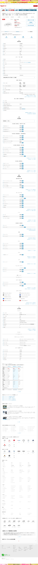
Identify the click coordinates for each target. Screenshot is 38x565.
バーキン (4, 514)
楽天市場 (36, 3)
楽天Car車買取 (25, 547)
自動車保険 (25, 550)
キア (20, 508)
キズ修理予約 (20, 548)
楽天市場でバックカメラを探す (32, 159)
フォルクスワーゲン (22, 471)
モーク (3, 492)
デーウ (12, 508)
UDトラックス (13, 466)
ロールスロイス (5, 488)
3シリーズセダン (5, 430)
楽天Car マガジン (15, 550)
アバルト (4, 498)
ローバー (29, 487)
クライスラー (12, 477)
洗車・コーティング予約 (26, 548)
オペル (12, 471)
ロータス (21, 487)
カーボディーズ (30, 488)
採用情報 (30, 549)
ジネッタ (12, 488)
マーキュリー (29, 478)
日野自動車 (29, 465)
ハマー (3, 482)
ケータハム (21, 488)
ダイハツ (4, 465)
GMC (28, 481)
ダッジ (20, 481)
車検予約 (14, 548)
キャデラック (4, 477)
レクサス (21, 466)
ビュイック (4, 478)
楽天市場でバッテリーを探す (32, 330)
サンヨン (29, 508)
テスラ (3, 481)
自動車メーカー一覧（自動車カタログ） (9, 8)
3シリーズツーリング (18, 8)
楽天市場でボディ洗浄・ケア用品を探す (31, 302)
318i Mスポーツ (9, 366)
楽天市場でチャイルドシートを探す (31, 170)
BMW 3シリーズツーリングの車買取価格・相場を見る (8, 396)
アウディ (4, 471)
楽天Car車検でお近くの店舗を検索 (31, 113)
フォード (12, 478)
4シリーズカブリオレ (13, 430)
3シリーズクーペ (13, 429)
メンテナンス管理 (15, 549)
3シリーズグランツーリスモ (23, 429)
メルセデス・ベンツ (5, 472)
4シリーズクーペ (22, 430)
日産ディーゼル (21, 465)
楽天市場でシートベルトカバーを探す (31, 171)
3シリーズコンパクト (30, 429)
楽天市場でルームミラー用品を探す (31, 256)
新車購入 (19, 547)
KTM (20, 514)
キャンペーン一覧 (3, 548)
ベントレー (4, 487)
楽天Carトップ (2, 8)
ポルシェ (29, 471)
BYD (3, 513)
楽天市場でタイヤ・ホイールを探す (31, 287)
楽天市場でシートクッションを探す (31, 221)
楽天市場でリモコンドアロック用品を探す (31, 189)
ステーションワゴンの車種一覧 (27, 62)
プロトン (12, 513)
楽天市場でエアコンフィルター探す (31, 239)
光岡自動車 (12, 465)
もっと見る (19, 391)
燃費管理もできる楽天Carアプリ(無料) (31, 95)
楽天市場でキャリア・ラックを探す (31, 273)
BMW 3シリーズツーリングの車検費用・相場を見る (8, 397)
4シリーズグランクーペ (31, 430)
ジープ (12, 481)
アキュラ (29, 466)
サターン (21, 477)
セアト (12, 514)
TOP (2, 547)
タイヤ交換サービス (26, 549)
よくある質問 (8, 547)
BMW (14, 8)
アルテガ (29, 514)
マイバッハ (12, 472)
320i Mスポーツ (14, 366)
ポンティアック (21, 478)
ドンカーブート (30, 513)
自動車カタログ (20, 550)
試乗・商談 (14, 547)
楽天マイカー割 (14, 551)
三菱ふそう (4, 466)
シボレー (29, 477)
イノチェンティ (13, 498)
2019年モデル (22, 8)
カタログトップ (6, 31)
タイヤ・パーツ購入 (21, 549)
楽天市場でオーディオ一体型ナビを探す (31, 210)
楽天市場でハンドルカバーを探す (32, 190)
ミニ (28, 472)
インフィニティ (13, 482)
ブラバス (21, 472)
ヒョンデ (4, 508)
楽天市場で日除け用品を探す (32, 230)
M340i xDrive (19, 366)
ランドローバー (13, 487)
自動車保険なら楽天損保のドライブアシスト (30, 112)
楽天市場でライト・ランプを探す (32, 250)
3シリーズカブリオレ (5, 429)
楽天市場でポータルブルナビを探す (31, 209)
